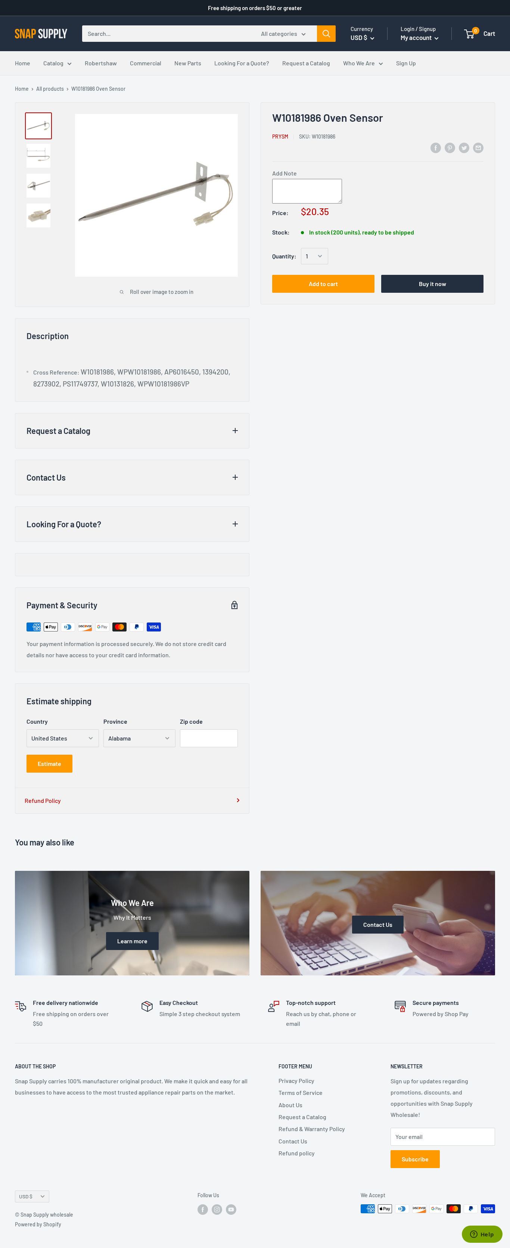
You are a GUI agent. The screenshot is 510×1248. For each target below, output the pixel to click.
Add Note (284, 173)
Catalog (53, 62)
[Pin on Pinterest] (450, 147)
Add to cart (323, 283)
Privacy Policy (296, 1080)
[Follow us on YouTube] (231, 1209)
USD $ (25, 1196)
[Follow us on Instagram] (217, 1209)
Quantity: (284, 256)
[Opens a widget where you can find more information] (482, 1235)
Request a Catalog (306, 62)
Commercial (145, 62)
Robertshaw (101, 62)
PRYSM (280, 136)
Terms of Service (301, 1092)
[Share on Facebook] (435, 147)
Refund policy (297, 1153)
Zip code (191, 721)
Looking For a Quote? (241, 62)
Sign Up (406, 62)
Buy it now (432, 283)
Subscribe (415, 1158)
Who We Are (359, 62)
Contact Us (293, 1141)
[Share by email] (478, 147)
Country (37, 721)
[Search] (326, 33)
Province (115, 721)
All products (50, 89)
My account (417, 37)
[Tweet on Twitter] (464, 147)
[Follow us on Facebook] (203, 1209)
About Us (290, 1104)
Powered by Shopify (38, 1224)
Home (22, 62)
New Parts (187, 62)
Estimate (49, 763)
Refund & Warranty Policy (312, 1128)
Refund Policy (43, 800)
